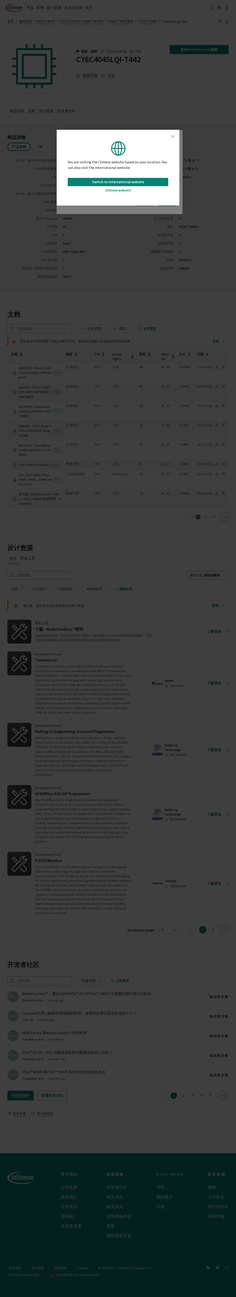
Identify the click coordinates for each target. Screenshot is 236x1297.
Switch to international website (118, 182)
